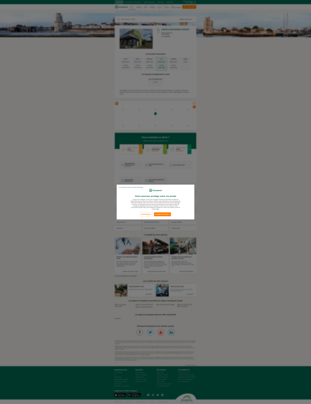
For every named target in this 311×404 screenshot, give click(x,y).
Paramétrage (145, 214)
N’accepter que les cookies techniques (131, 187)
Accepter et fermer (161, 214)
